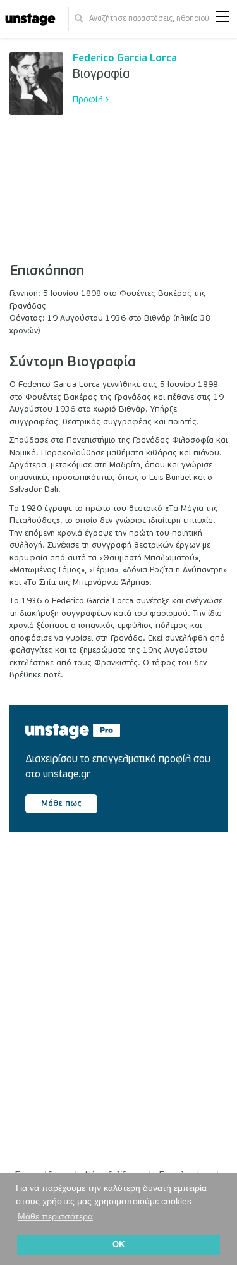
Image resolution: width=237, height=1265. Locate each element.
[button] (222, 19)
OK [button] (118, 1244)
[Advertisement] (150, 176)
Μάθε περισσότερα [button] (55, 1216)
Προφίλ (89, 99)
